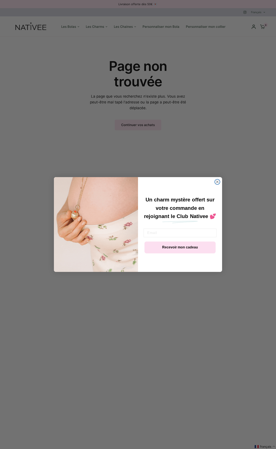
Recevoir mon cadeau (180, 247)
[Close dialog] (217, 181)
